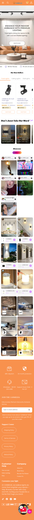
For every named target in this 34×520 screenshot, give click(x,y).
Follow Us (17, 152)
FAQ (3, 475)
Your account (5, 470)
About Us (19, 468)
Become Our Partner (23, 473)
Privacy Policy (8, 446)
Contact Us (20, 476)
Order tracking (6, 473)
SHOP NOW (17, 43)
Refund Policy (8, 454)
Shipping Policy (9, 430)
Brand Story (20, 471)
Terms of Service (9, 438)
